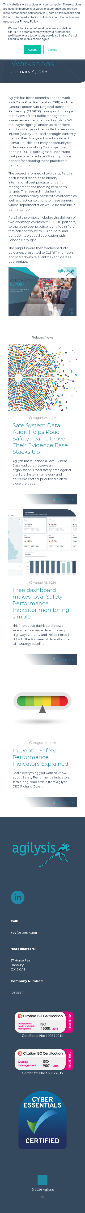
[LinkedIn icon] (42, 1196)
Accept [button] (32, 49)
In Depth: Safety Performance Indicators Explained (40, 757)
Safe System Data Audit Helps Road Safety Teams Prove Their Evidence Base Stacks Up (40, 438)
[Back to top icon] (42, 1180)
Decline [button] (52, 49)
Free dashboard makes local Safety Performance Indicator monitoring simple (41, 603)
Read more (65, 499)
